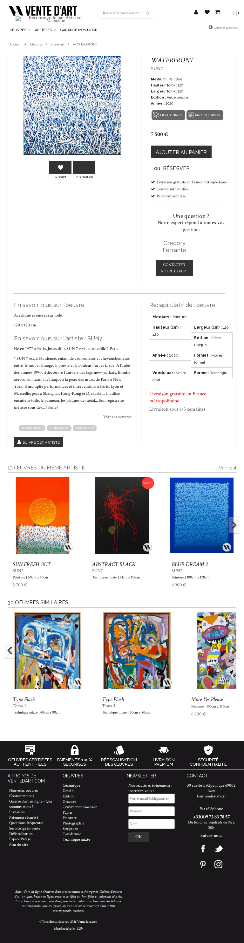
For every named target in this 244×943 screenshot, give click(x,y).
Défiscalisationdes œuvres (119, 762)
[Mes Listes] (207, 13)
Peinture (70, 818)
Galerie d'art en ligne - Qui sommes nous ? (30, 804)
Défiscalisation (21, 834)
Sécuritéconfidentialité (208, 762)
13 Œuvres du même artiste (46, 468)
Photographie (73, 823)
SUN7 (95, 338)
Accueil (14, 44)
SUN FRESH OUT (32, 564)
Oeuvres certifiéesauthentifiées (30, 762)
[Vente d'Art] (43, 10)
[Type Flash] (48, 650)
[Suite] (52, 407)
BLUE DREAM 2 (189, 564)
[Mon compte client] (196, 13)
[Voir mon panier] (217, 11)
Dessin (68, 791)
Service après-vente (24, 828)
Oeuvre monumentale (80, 807)
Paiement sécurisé (23, 817)
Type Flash (24, 699)
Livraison (17, 812)
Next (228, 525)
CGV (80, 928)
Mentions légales (64, 928)
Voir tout (227, 467)
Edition (69, 796)
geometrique (32, 428)
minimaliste (59, 428)
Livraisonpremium (164, 762)
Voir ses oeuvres (117, 417)
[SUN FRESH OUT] (43, 515)
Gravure (69, 801)
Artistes (44, 30)
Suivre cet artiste (41, 442)
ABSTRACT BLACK (114, 564)
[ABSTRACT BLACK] (122, 515)
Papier (68, 812)
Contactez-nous (21, 796)
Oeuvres (18, 30)
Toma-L (20, 706)
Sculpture (70, 828)
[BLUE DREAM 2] (202, 515)
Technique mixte (76, 839)
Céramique (71, 785)
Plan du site (18, 844)
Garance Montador (79, 30)
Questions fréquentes (26, 823)
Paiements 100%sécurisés (74, 762)
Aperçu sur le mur (84, 167)
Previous (15, 525)
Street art (57, 44)
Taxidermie (72, 834)
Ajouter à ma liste (60, 167)
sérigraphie (85, 428)
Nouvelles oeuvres (23, 790)
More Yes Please (207, 699)
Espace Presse (20, 839)
